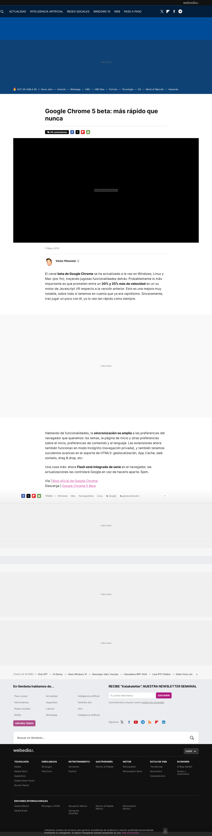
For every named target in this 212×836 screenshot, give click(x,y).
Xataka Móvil (20, 771)
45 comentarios (58, 132)
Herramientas (21, 702)
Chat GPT (43, 674)
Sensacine (74, 766)
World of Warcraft (155, 89)
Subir (189, 751)
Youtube (135, 721)
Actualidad (52, 696)
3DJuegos (46, 766)
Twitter (162, 11)
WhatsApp (51, 715)
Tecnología (127, 89)
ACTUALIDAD (17, 11)
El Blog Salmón (184, 766)
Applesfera (20, 776)
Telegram (180, 11)
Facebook (174, 11)
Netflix (17, 715)
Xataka (17, 766)
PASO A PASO (132, 11)
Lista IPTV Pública (161, 674)
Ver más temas (24, 723)
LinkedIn (163, 721)
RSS (149, 721)
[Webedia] (191, 3)
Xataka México (21, 806)
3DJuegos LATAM (50, 806)
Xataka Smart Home (24, 780)
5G (139, 89)
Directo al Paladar (105, 766)
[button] (67, 261)
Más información (130, 832)
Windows (63, 495)
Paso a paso (20, 696)
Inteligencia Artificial (89, 715)
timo (80, 708)
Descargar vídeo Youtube (105, 674)
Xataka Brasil (20, 810)
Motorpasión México (129, 807)
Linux (100, 495)
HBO (87, 89)
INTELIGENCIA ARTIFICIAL (46, 11)
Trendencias (156, 766)
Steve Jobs (47, 89)
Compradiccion (157, 776)
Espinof (72, 771)
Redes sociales (22, 708)
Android (61, 89)
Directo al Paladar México (105, 807)
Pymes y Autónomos (183, 772)
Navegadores (86, 495)
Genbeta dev (85, 702)
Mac (73, 495)
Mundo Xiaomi (21, 785)
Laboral (50, 708)
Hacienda (173, 89)
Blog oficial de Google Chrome (75, 481)
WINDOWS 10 (101, 11)
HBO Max (99, 89)
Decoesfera (156, 771)
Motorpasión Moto (132, 771)
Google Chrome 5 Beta (79, 486)
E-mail (88, 132)
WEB (117, 11)
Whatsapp (75, 89)
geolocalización (130, 495)
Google (112, 495)
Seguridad (51, 702)
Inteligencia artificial (88, 696)
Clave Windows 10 (77, 674)
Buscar (192, 738)
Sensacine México (78, 806)
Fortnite (113, 89)
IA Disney (58, 674)
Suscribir (164, 695)
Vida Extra (46, 771)
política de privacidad (153, 702)
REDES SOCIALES (78, 11)
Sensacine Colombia (74, 812)
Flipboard (168, 11)
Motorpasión (129, 766)
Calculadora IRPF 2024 (136, 674)
